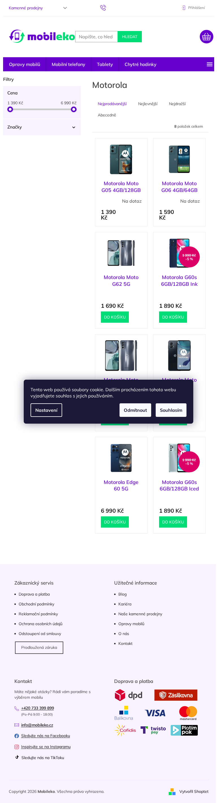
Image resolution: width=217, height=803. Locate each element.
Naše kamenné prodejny (140, 613)
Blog (122, 594)
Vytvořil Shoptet (194, 791)
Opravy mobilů (131, 623)
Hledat (129, 36)
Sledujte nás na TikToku (42, 757)
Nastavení (46, 410)
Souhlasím (171, 410)
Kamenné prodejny (26, 7)
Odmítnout (135, 410)
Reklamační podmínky (38, 613)
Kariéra (124, 604)
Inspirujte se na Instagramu (46, 746)
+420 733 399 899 (37, 708)
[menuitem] (24, 64)
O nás (123, 633)
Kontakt (125, 643)
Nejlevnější (147, 103)
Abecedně (107, 115)
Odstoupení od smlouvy (40, 633)
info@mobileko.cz (37, 724)
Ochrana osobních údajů (40, 623)
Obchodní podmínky (36, 604)
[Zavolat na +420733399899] (108, 7)
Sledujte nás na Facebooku (45, 735)
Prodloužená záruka (39, 647)
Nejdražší (177, 103)
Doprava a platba (34, 594)
